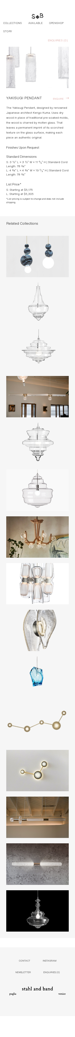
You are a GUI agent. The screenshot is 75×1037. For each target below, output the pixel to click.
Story (7, 31)
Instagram (49, 960)
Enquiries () (58, 40)
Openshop (56, 23)
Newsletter (23, 972)
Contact (24, 960)
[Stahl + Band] (37, 16)
